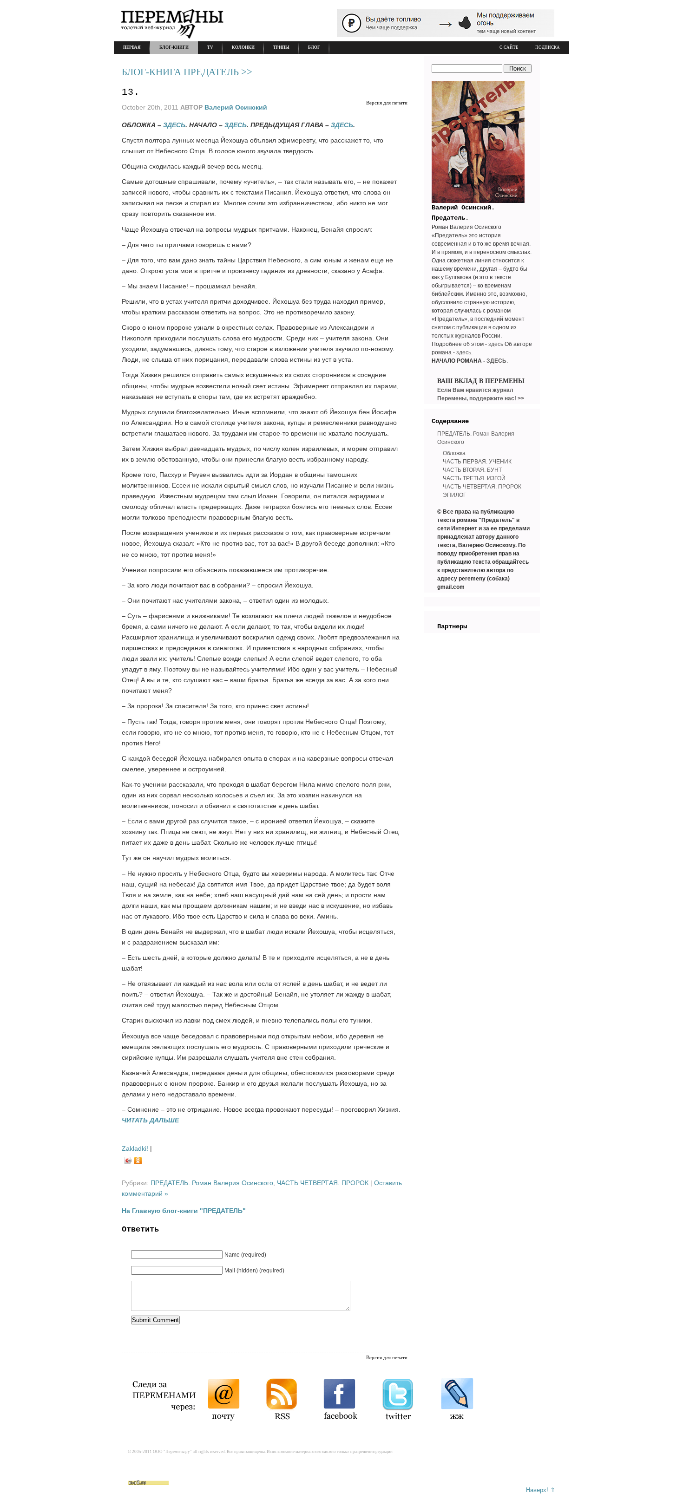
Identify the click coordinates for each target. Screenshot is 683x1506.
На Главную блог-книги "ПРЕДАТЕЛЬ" (184, 1210)
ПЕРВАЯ (132, 47)
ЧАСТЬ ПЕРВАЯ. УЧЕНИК (477, 461)
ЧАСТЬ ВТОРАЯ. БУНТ (472, 470)
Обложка (454, 453)
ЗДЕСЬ (174, 125)
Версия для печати (386, 102)
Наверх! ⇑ (540, 1489)
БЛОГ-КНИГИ (174, 47)
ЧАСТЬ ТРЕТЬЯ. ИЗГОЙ (474, 478)
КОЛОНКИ (243, 47)
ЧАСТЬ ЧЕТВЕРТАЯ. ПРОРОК (322, 1183)
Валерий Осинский (235, 107)
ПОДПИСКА (547, 47)
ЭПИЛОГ (454, 495)
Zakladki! (135, 1148)
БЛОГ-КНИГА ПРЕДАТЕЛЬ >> (187, 72)
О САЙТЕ (509, 47)
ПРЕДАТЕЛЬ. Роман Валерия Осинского (212, 1183)
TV (210, 47)
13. (131, 92)
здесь (495, 344)
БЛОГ (314, 47)
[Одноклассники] (138, 1160)
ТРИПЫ (281, 47)
